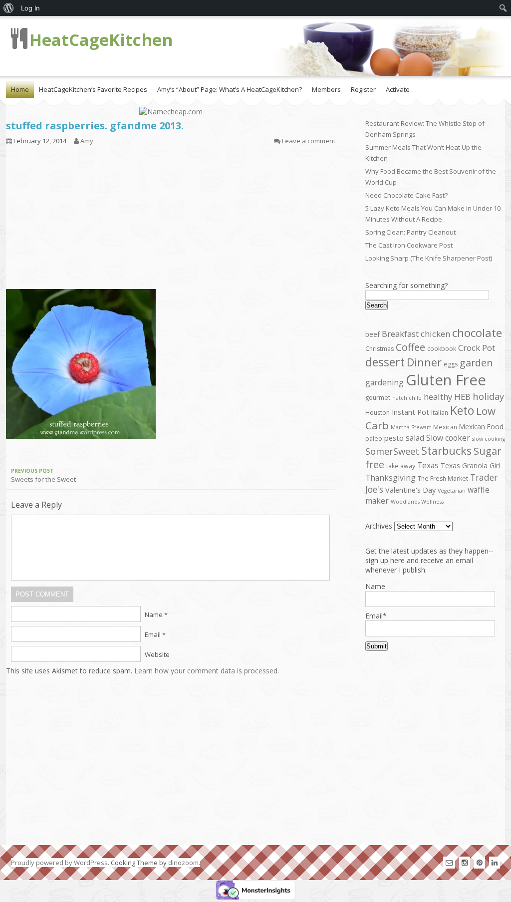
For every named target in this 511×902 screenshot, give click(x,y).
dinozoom (183, 862)
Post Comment (42, 594)
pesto (394, 438)
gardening (384, 382)
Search (376, 305)
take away (400, 466)
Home (20, 89)
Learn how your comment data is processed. (206, 670)
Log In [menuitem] (30, 8)
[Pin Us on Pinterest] (479, 862)
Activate (398, 89)
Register (363, 89)
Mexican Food (481, 426)
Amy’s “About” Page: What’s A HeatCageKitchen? (229, 89)
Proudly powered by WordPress (59, 862)
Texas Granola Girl (470, 465)
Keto (462, 410)
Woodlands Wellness (417, 501)
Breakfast (400, 333)
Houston (377, 412)
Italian (439, 412)
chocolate (477, 332)
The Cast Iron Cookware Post (409, 245)
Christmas (379, 348)
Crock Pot (476, 347)
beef (372, 334)
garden (476, 362)
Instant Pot (410, 412)
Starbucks (446, 450)
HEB (462, 396)
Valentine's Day (410, 490)
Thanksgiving (390, 477)
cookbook (441, 348)
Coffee (410, 347)
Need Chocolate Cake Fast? (406, 195)
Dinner (424, 362)
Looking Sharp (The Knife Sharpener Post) (428, 258)
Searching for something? (406, 285)
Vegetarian (452, 490)
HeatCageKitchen (101, 39)
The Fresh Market (443, 478)
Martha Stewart (411, 427)
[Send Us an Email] (449, 862)
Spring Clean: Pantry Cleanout (410, 232)
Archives (378, 526)
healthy (438, 396)
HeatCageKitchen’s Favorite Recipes (93, 89)
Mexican (445, 427)
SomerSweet (392, 451)
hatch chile (407, 397)
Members (326, 89)
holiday (488, 396)
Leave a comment (308, 140)
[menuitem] (8, 8)
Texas (428, 465)
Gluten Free (446, 380)
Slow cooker (448, 437)
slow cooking (488, 438)
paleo (373, 438)
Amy (86, 140)
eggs (451, 364)
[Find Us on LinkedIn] (494, 862)
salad (415, 437)
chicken (435, 333)
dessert (385, 362)
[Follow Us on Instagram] (464, 862)
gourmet (377, 397)
